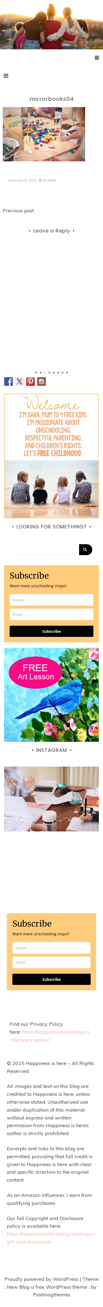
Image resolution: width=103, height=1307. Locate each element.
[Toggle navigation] (6, 76)
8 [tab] (67, 372)
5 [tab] (54, 372)
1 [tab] (36, 372)
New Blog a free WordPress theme (47, 1287)
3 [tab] (45, 372)
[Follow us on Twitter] (19, 381)
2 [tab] (40, 372)
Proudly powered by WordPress (42, 1279)
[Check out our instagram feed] (41, 381)
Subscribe (51, 631)
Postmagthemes (51, 1294)
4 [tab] (49, 372)
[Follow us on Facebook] (8, 381)
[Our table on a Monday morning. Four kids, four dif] (51, 814)
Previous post (18, 210)
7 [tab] (62, 372)
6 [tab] (58, 372)
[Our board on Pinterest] (30, 381)
